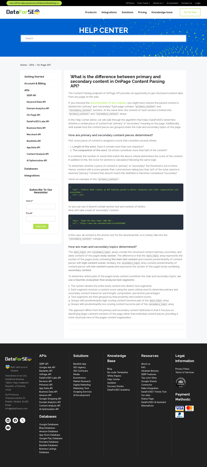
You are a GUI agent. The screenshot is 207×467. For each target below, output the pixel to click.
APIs (31, 65)
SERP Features (148, 374)
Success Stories (115, 386)
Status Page (147, 398)
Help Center (113, 379)
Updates (111, 383)
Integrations (109, 12)
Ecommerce (79, 378)
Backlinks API (34, 141)
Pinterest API (45, 385)
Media (76, 374)
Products (91, 12)
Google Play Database (50, 438)
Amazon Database (48, 431)
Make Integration (150, 388)
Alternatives (147, 405)
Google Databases (48, 424)
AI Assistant (172, 3)
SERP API (31, 95)
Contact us (186, 3)
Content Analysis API (38, 154)
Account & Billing (35, 83)
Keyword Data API (36, 102)
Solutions (127, 12)
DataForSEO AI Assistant (153, 402)
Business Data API (36, 128)
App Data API (33, 147)
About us (157, 3)
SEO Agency (79, 367)
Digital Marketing (82, 385)
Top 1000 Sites (149, 378)
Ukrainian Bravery (150, 371)
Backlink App (79, 364)
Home (23, 65)
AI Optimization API (37, 160)
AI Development (81, 395)
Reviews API (45, 381)
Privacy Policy (182, 369)
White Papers (114, 376)
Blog (109, 369)
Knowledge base (162, 12)
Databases (31, 168)
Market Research (82, 381)
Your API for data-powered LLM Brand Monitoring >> (34, 3)
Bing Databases (47, 428)
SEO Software (80, 371)
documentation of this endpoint (108, 102)
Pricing (142, 12)
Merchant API (34, 134)
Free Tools (142, 3)
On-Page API (44, 65)
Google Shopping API (50, 398)
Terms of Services (184, 372)
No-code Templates (117, 372)
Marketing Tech (81, 388)
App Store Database (49, 435)
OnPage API (45, 374)
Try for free (190, 12)
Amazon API (45, 395)
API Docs (130, 3)
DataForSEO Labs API (38, 121)
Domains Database (48, 442)
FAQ (143, 367)
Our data (145, 395)
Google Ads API (47, 367)
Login (197, 3)
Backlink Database (48, 445)
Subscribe (41, 226)
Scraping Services (82, 392)
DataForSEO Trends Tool (154, 392)
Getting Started (34, 76)
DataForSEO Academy (118, 390)
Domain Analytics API (38, 108)
